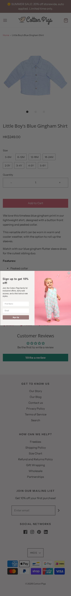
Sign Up (15, 317)
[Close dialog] (69, 273)
